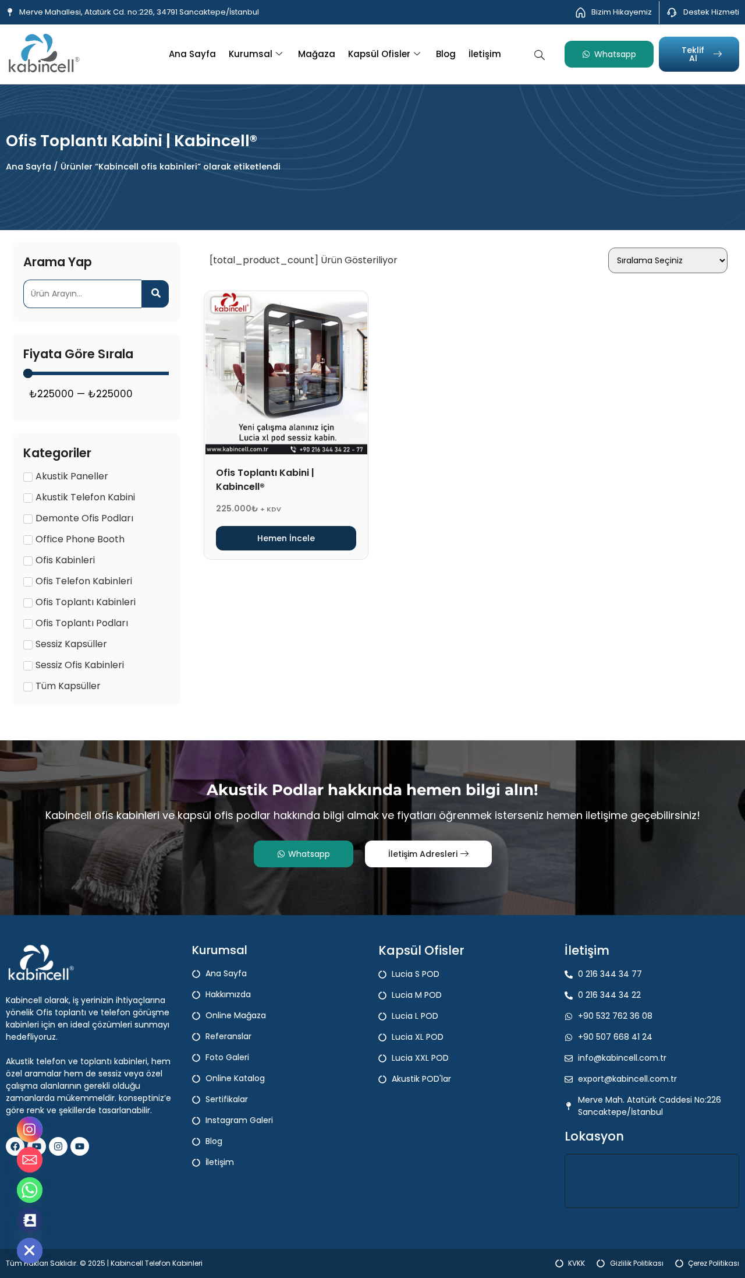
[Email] (29, 1160)
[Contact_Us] (29, 1220)
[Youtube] (79, 1146)
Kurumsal (250, 54)
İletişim (485, 54)
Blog (446, 54)
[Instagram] (58, 1146)
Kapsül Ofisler (379, 54)
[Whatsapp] (29, 1190)
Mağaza (316, 54)
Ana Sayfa (192, 54)
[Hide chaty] (29, 1250)
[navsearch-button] (539, 53)
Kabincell (128, 1263)
